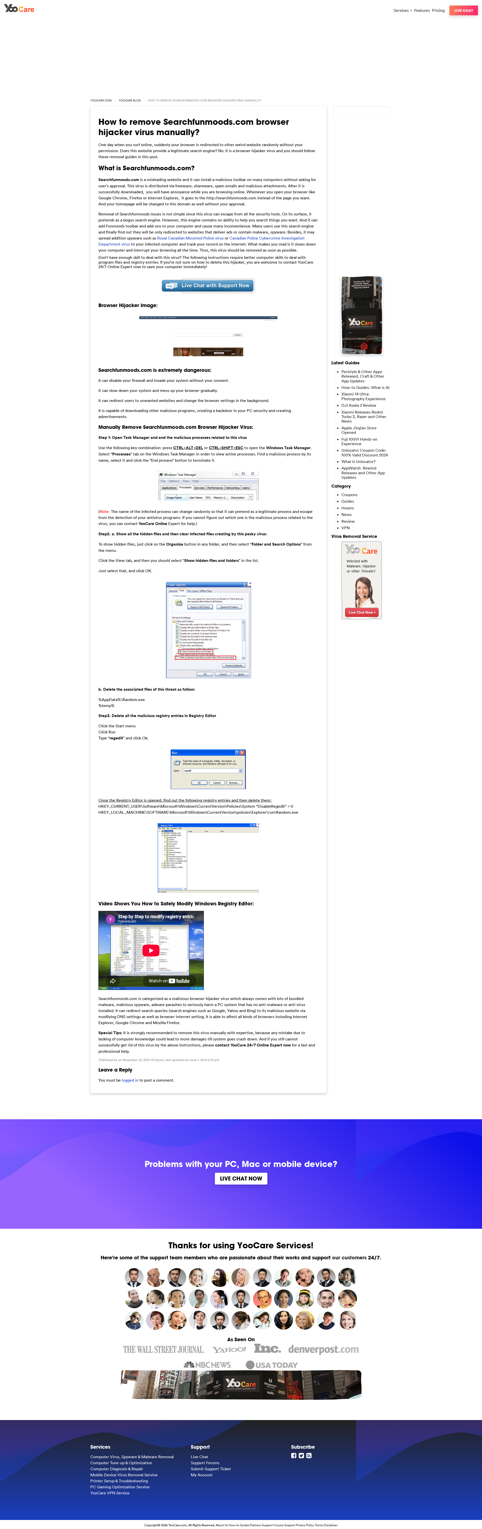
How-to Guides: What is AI (365, 387)
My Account (202, 1474)
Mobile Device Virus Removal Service (124, 1474)
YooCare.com (100, 100)
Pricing (438, 10)
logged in (130, 1080)
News (346, 514)
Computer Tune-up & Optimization (121, 1462)
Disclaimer (331, 1525)
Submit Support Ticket (211, 1468)
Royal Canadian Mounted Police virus (190, 238)
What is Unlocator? (358, 461)
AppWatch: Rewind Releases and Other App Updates (363, 472)
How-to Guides (239, 1525)
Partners (255, 1525)
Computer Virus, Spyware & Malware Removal (132, 1456)
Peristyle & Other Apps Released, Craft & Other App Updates (362, 376)
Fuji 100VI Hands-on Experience (359, 441)
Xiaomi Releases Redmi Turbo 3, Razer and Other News (363, 416)
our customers (349, 1257)
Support (289, 1525)
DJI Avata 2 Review (358, 405)
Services (402, 10)
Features (422, 10)
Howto (347, 507)
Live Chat (463, 10)
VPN (345, 527)
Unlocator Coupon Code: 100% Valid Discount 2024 (364, 452)
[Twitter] (302, 1455)
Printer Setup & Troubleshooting (119, 1480)
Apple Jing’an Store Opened (359, 430)
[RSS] (309, 1455)
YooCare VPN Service (110, 1492)
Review (348, 521)
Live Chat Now (241, 1178)
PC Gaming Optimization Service (120, 1486)
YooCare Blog (130, 100)
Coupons (349, 494)
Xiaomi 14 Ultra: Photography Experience (363, 396)
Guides (347, 501)
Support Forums (205, 1462)
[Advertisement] (241, 56)
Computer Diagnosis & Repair (116, 1468)
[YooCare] (19, 10)
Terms (319, 1525)
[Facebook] (294, 1455)
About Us (222, 1525)
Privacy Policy (305, 1525)
